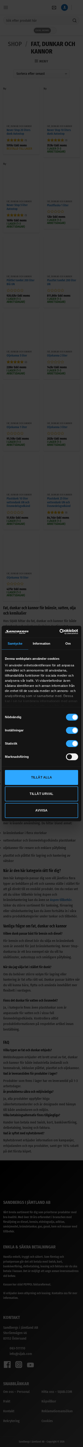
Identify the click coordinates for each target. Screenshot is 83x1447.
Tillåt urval (41, 794)
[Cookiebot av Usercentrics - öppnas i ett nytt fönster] (59, 631)
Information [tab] (41, 643)
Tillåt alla (41, 777)
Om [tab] (68, 643)
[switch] (72, 730)
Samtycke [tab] (15, 643)
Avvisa (41, 810)
